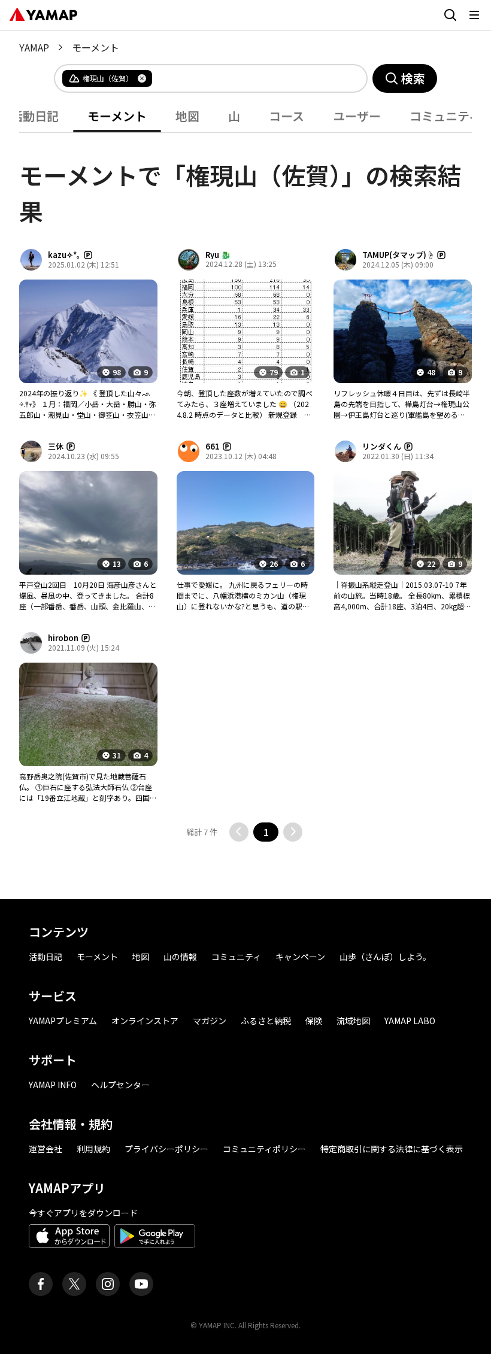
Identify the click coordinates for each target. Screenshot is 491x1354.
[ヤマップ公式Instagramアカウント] (108, 1284)
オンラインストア (144, 1021)
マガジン (209, 1021)
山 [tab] (234, 116)
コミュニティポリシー (264, 1149)
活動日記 (45, 957)
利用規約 (93, 1149)
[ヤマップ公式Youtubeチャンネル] (141, 1284)
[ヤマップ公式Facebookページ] (41, 1284)
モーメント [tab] (117, 116)
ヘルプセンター (120, 1085)
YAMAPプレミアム (63, 1021)
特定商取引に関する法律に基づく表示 (391, 1149)
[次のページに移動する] (292, 832)
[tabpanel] (245, 487)
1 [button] (266, 832)
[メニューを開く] (474, 15)
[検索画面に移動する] (450, 15)
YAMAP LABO (409, 1021)
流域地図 (353, 1021)
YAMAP (34, 47)
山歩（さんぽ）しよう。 (385, 957)
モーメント (97, 957)
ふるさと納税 (266, 1021)
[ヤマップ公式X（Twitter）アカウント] (74, 1284)
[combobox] (249, 78)
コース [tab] (286, 116)
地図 (140, 957)
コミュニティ (236, 957)
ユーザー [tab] (357, 116)
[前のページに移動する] (238, 832)
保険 (313, 1021)
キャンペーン (300, 957)
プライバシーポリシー (166, 1149)
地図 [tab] (187, 116)
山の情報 (180, 957)
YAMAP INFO (53, 1085)
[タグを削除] (142, 78)
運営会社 (45, 1149)
